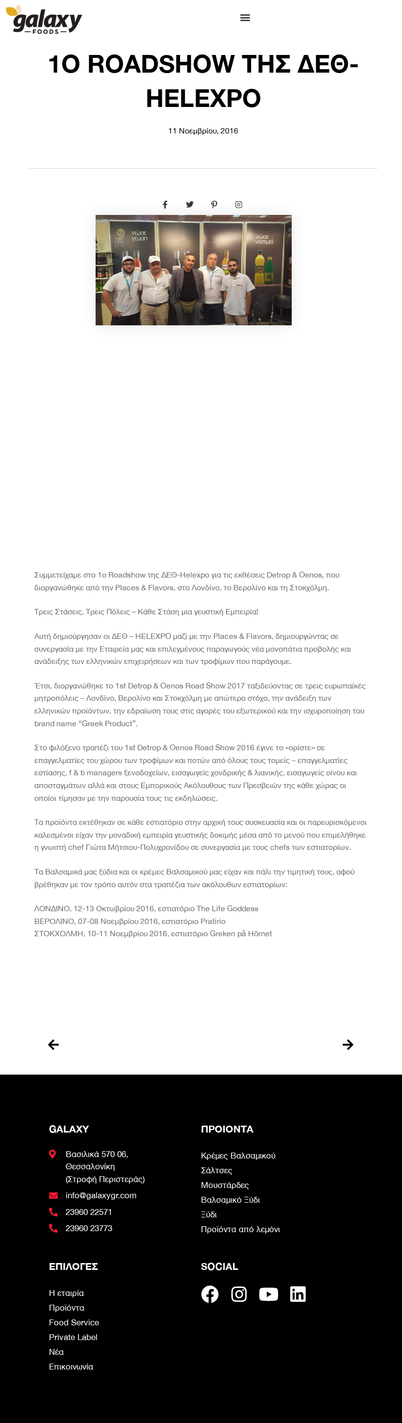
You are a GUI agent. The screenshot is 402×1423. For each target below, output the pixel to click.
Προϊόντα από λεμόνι (240, 1229)
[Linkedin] (298, 1294)
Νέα (56, 1352)
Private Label (73, 1337)
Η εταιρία (66, 1293)
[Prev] (124, 1045)
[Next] (277, 1045)
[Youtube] (268, 1294)
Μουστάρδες (225, 1185)
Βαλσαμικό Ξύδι (230, 1200)
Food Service (74, 1322)
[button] (245, 17)
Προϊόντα (66, 1308)
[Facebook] (210, 1294)
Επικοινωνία (71, 1366)
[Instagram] (239, 1294)
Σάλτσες (216, 1170)
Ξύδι (209, 1214)
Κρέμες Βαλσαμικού (238, 1155)
